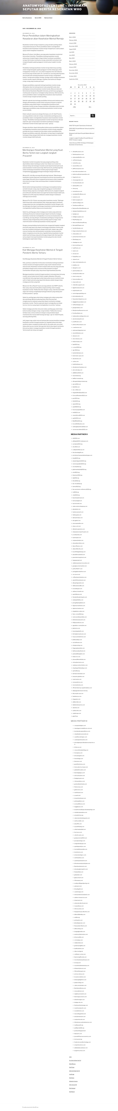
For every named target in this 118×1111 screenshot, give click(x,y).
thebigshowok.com (79, 778)
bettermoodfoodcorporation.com (81, 174)
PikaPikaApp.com (77, 219)
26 (82, 101)
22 (93, 98)
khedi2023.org (76, 458)
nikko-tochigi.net (78, 951)
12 (82, 95)
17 (75, 98)
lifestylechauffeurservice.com (80, 310)
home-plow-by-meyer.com (81, 767)
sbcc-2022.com (77, 389)
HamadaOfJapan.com (78, 225)
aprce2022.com (77, 384)
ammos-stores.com (79, 974)
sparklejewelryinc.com (80, 846)
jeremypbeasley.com (78, 296)
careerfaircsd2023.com (79, 415)
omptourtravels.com (79, 1019)
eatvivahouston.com (79, 775)
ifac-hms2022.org (77, 483)
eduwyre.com (76, 336)
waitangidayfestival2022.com (80, 426)
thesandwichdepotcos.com (80, 299)
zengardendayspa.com (80, 843)
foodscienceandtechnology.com (82, 1042)
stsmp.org (75, 188)
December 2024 (73, 70)
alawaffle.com (78, 823)
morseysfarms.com (78, 682)
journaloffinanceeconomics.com (82, 1036)
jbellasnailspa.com (77, 639)
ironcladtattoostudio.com (80, 849)
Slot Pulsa (71, 1067)
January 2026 (72, 43)
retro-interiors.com (77, 338)
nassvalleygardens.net (80, 1013)
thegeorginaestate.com (79, 648)
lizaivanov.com (78, 761)
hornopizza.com (78, 752)
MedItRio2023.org (77, 421)
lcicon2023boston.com (79, 423)
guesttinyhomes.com (79, 764)
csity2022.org (76, 495)
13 (86, 95)
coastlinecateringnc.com (80, 737)
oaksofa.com (76, 707)
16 (71, 98)
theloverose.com (78, 787)
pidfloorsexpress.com (78, 168)
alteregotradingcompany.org (80, 381)
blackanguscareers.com (80, 996)
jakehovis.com (76, 628)
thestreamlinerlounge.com (81, 1005)
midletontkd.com (78, 942)
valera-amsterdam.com (80, 985)
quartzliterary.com (77, 594)
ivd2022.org (76, 492)
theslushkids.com (78, 872)
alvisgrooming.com (77, 645)
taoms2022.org (77, 486)
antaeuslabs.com (77, 233)
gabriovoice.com (78, 789)
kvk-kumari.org (78, 1039)
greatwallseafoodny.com (80, 784)
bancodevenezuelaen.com (79, 171)
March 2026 (72, 37)
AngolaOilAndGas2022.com (80, 392)
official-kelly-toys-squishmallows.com (82, 687)
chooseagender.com (78, 180)
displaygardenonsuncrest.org (80, 690)
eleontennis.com (77, 358)
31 (75, 104)
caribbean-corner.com (80, 954)
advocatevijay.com (77, 370)
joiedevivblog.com (79, 982)
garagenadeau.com (78, 307)
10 (75, 95)
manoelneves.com (77, 191)
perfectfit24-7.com (77, 568)
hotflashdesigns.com (78, 304)
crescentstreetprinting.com (81, 750)
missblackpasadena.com (80, 812)
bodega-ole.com (78, 1002)
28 (90, 101)
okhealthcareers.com (78, 151)
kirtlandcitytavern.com (80, 968)
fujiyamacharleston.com (79, 605)
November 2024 (73, 73)
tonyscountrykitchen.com (79, 636)
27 (86, 101)
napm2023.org (76, 404)
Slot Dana (71, 1077)
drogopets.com (76, 699)
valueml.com (76, 259)
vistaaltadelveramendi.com (81, 734)
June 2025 (72, 55)
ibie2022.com (76, 387)
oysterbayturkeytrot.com (80, 860)
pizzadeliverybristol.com (79, 554)
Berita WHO (38, 18)
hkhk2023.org (76, 401)
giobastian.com (78, 874)
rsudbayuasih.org (78, 1025)
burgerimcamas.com (79, 1050)
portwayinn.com (78, 920)
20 (86, 98)
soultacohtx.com (77, 710)
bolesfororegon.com (79, 999)
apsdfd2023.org (77, 406)
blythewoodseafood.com (79, 651)
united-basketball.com (80, 829)
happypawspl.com (77, 560)
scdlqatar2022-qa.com (78, 449)
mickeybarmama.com (78, 662)
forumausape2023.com (79, 409)
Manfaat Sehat (48, 18)
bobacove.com (76, 656)
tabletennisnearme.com (79, 704)
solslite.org (77, 917)
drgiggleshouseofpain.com (79, 302)
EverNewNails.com (77, 313)
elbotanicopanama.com (79, 529)
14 (90, 95)
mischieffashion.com (78, 333)
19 (82, 98)
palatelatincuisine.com (80, 769)
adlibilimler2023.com (78, 372)
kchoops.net (77, 962)
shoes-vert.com (77, 526)
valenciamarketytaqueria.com (82, 818)
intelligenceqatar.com (78, 216)
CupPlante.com (77, 248)
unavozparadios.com (78, 523)
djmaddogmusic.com (79, 923)
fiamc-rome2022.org (78, 614)
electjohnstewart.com (79, 1016)
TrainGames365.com (78, 205)
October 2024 (72, 76)
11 (78, 95)
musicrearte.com (77, 679)
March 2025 (72, 61)
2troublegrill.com (78, 889)
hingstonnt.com (77, 177)
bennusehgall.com (77, 500)
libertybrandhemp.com (80, 988)
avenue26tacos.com (79, 804)
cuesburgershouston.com (80, 739)
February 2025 (73, 64)
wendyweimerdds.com (78, 273)
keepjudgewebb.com (79, 931)
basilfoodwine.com (79, 948)
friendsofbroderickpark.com (80, 597)
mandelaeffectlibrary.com (79, 194)
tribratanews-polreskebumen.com (83, 1022)
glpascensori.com (78, 877)
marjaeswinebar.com (78, 540)
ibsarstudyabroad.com (78, 497)
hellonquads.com (77, 515)
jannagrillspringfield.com (79, 602)
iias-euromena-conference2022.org (82, 489)
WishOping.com (77, 239)
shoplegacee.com (77, 242)
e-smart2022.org (77, 347)
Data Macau (72, 1064)
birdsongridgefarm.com (80, 979)
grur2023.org (76, 398)
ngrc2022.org (76, 350)
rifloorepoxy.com (78, 880)
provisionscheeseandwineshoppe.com (82, 455)
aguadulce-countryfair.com (79, 625)
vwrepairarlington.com (80, 725)
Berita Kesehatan (27, 18)
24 (75, 101)
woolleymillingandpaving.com (81, 883)
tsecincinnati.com (77, 503)
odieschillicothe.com (78, 548)
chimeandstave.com (79, 781)
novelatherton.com (79, 1010)
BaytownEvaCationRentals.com (81, 208)
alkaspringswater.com (78, 583)
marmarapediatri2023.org (79, 463)
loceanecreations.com (80, 977)
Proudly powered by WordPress (30, 1107)
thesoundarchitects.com (80, 925)
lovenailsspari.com (77, 588)
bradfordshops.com (78, 364)
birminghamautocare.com (79, 634)
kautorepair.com (77, 537)
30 (71, 104)
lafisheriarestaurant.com (79, 619)
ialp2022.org (76, 478)
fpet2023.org (76, 344)
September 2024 (73, 79)
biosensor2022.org (77, 475)
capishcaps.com (77, 713)
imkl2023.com (76, 412)
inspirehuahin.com (77, 290)
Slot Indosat (72, 1088)
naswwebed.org (77, 375)
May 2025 (71, 58)
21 (90, 98)
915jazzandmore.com (78, 622)
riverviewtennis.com (78, 685)
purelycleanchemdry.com (79, 236)
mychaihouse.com (77, 642)
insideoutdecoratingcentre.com (81, 316)
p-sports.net (77, 795)
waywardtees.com (77, 165)
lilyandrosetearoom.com (80, 866)
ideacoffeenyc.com (78, 546)
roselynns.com (76, 197)
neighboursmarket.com (80, 993)
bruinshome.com (78, 852)
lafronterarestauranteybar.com (82, 863)
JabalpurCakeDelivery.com (79, 211)
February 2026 (73, 40)
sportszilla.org (76, 670)
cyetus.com (76, 361)
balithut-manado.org (78, 378)
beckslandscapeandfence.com (82, 731)
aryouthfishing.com (79, 826)
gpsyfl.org (75, 716)
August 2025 (72, 49)
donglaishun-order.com (78, 611)
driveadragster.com (79, 755)
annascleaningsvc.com (80, 855)
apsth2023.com (77, 418)
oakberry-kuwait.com (78, 591)
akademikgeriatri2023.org (79, 461)
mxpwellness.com (79, 906)
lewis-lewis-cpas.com (78, 355)
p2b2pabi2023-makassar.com (80, 441)
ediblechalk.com (77, 702)
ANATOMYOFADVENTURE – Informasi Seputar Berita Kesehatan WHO (55, 7)
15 (93, 95)
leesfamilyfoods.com (78, 353)
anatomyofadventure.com (81, 934)
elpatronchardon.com (78, 608)
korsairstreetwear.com (80, 798)
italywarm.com (78, 1033)
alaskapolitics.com (77, 185)
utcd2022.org (76, 472)
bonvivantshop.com (78, 245)
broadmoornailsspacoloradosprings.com (84, 809)
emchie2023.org (77, 466)
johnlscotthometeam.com (79, 324)
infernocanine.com (79, 908)
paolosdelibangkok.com (79, 653)
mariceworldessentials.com (80, 617)
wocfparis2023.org (77, 444)
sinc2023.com (76, 446)
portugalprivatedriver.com (79, 571)
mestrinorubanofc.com (80, 1008)
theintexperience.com (78, 154)
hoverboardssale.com (78, 182)
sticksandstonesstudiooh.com (82, 894)
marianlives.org (76, 163)
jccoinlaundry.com (77, 534)
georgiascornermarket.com (80, 566)
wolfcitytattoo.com (79, 857)
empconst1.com (77, 282)
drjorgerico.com (77, 267)
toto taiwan (34, 171)
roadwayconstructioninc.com (80, 665)
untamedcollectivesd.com (81, 903)
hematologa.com (78, 758)
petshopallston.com (79, 801)
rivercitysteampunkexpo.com (81, 959)
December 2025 (73, 46)
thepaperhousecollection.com (82, 911)
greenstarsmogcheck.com (79, 557)
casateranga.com (78, 891)
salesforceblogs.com (78, 202)
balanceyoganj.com (78, 199)
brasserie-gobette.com (78, 676)
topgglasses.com (78, 806)
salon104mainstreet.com (79, 580)
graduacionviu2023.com (80, 838)
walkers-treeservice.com (80, 897)
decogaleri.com (77, 520)
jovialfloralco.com (77, 321)
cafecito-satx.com (79, 835)
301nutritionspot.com (79, 971)
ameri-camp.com (77, 276)
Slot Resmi (72, 1091)
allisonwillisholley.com (79, 914)
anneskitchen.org (78, 815)
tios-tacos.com (78, 832)
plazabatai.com (76, 509)
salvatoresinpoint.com (78, 319)
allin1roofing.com (78, 928)
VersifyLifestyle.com (78, 228)
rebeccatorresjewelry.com (79, 262)
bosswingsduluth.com (78, 631)
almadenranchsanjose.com (80, 367)
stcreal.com (76, 253)
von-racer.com (76, 574)
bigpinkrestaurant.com (78, 287)
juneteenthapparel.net (80, 1030)
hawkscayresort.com (78, 512)
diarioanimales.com (78, 517)
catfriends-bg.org (77, 160)
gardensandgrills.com (79, 945)
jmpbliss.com (76, 265)
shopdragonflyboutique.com (80, 668)
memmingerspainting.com (79, 293)
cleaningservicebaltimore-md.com (83, 728)
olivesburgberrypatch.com (81, 869)
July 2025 (71, 52)
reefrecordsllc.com (79, 821)
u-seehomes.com (77, 327)
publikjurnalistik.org (79, 1028)
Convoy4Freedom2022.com (80, 395)
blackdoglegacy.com (79, 772)
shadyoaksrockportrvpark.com (80, 532)
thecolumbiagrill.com (78, 452)
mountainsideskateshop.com (81, 965)
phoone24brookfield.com (79, 659)
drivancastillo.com (79, 937)
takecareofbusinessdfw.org (80, 222)
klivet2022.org (76, 480)
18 (78, 98)
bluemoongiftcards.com (80, 957)
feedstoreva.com (77, 696)
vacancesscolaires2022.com (80, 429)
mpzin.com (75, 251)
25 (78, 101)
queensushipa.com (77, 270)
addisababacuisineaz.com (81, 1047)
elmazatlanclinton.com (78, 543)
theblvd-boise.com (77, 341)
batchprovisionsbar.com (79, 673)
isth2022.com (76, 438)
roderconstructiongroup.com (80, 506)
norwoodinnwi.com (79, 991)
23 (71, 101)
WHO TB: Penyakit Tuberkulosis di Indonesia (80, 125)
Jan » (90, 106)
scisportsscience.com (79, 1045)
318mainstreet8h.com (78, 585)
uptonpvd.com (78, 886)
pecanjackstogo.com (79, 840)
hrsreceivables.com (78, 279)
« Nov (74, 106)
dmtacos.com (77, 747)
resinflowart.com (78, 792)
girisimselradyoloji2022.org (79, 469)
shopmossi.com (78, 900)
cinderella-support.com (78, 284)
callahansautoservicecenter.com (81, 563)
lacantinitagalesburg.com (79, 551)
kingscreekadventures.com (80, 231)
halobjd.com (76, 214)
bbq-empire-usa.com (78, 693)
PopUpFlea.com (77, 256)
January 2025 (72, 67)
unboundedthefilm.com (79, 157)
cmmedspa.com (78, 940)
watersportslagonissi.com (79, 330)
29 (94, 101)
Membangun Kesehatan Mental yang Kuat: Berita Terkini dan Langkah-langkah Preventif (43, 153)
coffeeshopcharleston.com (79, 577)
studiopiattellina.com (78, 600)
